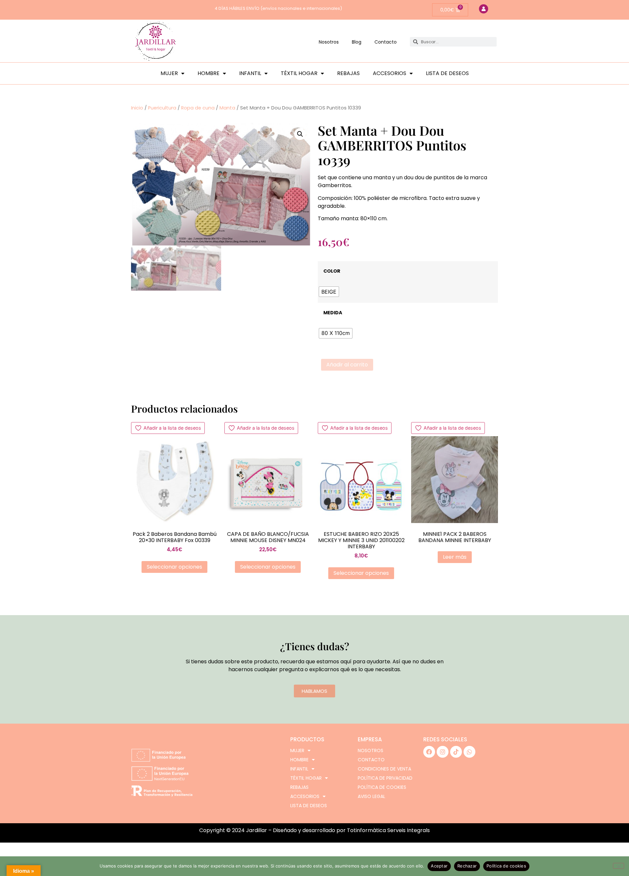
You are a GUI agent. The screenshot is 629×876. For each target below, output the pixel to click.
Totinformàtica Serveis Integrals (388, 830)
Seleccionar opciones (174, 567)
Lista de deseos (447, 73)
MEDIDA (332, 312)
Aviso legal (371, 796)
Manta (227, 108)
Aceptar (439, 865)
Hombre (208, 73)
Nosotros (329, 42)
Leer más (455, 557)
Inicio (137, 108)
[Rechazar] (618, 866)
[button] (300, 134)
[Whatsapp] (469, 752)
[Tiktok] (456, 752)
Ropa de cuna (198, 108)
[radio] (329, 292)
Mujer (169, 73)
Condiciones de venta (384, 769)
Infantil (250, 73)
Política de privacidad (385, 778)
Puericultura (162, 108)
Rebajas (348, 73)
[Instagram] (442, 752)
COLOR (331, 271)
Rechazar (467, 865)
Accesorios (389, 73)
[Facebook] (429, 752)
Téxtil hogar (299, 73)
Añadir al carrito (347, 364)
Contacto (385, 42)
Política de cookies (382, 787)
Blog (356, 42)
